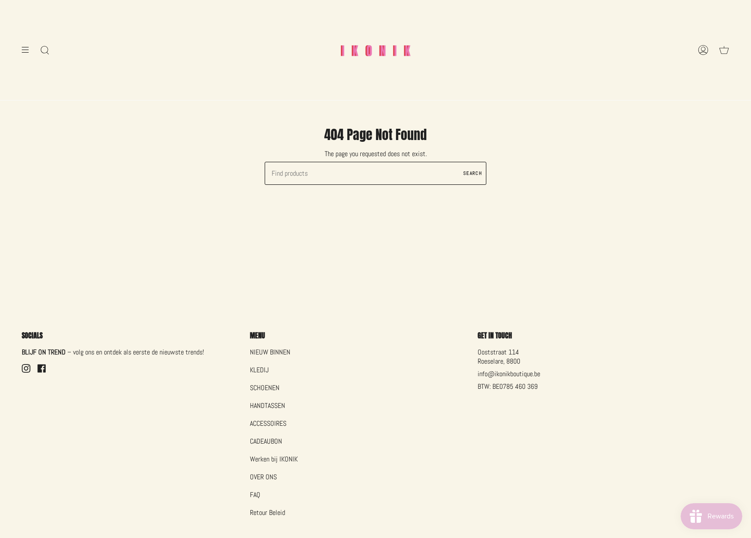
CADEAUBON (266, 441)
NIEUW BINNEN (270, 352)
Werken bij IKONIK (274, 459)
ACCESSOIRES (268, 423)
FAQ (255, 494)
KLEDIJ (259, 369)
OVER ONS (263, 476)
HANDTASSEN (267, 405)
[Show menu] (28, 50)
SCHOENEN (264, 387)
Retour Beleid (267, 512)
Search (472, 173)
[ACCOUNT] (703, 50)
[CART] (724, 50)
